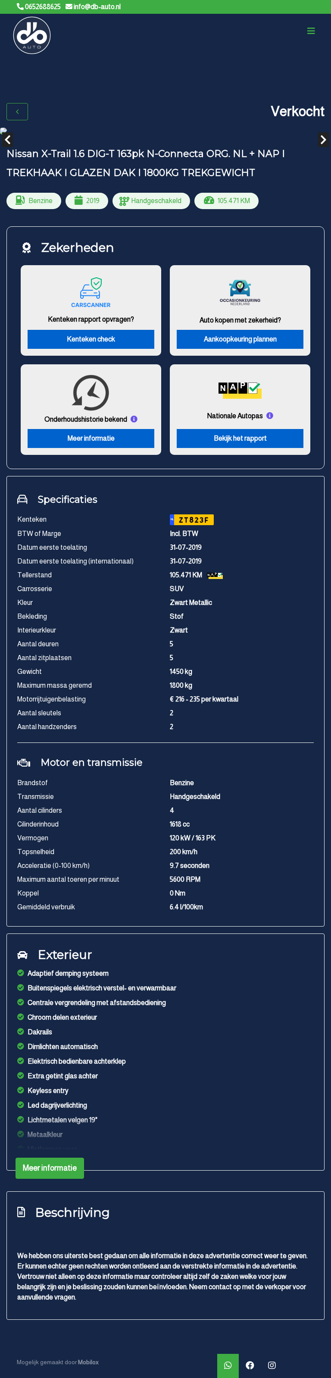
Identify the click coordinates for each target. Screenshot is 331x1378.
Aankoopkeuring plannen (240, 339)
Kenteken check (91, 339)
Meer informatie (91, 438)
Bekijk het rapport (240, 438)
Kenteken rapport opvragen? (91, 319)
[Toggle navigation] (311, 31)
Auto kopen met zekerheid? (240, 320)
